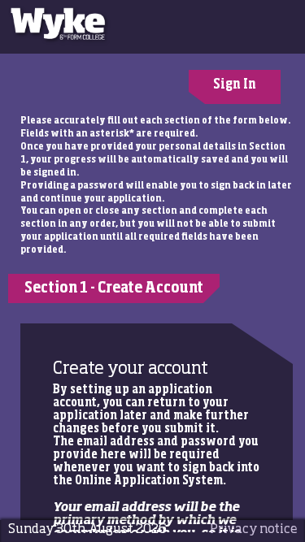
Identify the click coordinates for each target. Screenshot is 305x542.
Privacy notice (253, 529)
